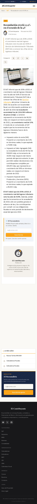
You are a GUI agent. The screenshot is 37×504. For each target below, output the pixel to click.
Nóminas (4, 440)
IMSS (3, 437)
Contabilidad (5, 443)
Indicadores (5, 454)
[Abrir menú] (33, 5)
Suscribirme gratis (18, 392)
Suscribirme (19, 235)
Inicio (3, 10)
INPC (3, 457)
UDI (3, 460)
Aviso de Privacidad (7, 488)
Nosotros (4, 477)
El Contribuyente (14, 31)
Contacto (4, 480)
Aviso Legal (5, 491)
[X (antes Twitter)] (7, 422)
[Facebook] (11, 422)
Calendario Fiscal (7, 466)
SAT (8, 10)
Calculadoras (5, 451)
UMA (3, 463)
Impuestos (5, 434)
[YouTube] (3, 422)
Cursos (4, 474)
